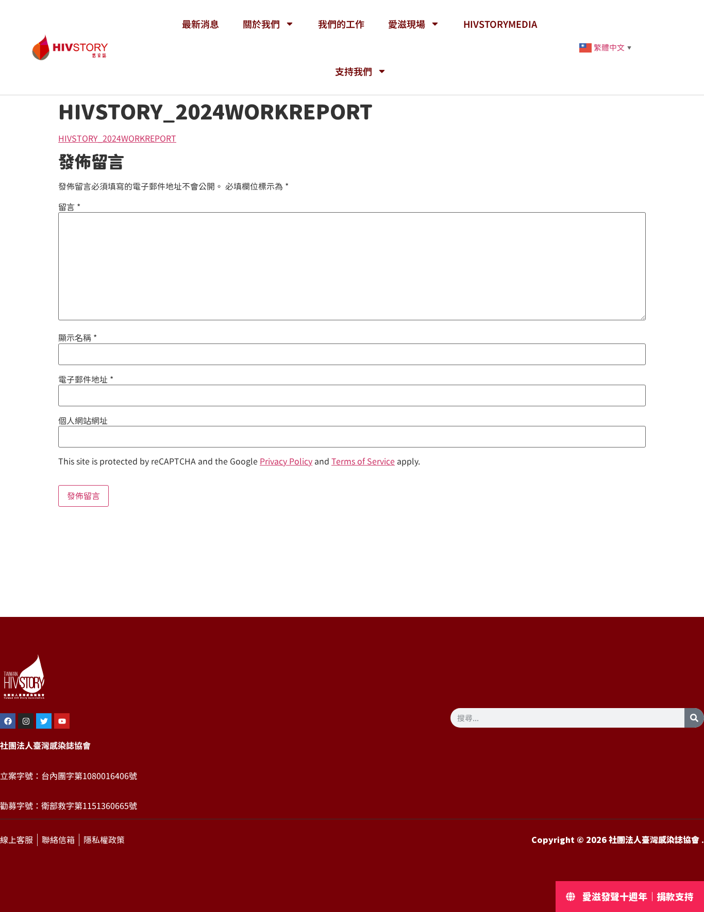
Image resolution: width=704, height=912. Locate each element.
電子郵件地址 (85, 379)
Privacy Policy (286, 461)
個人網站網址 (83, 421)
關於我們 (261, 23)
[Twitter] (44, 721)
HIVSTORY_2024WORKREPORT (117, 138)
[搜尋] (694, 718)
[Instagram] (25, 721)
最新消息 (200, 23)
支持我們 (353, 71)
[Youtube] (62, 721)
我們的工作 (341, 23)
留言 (69, 207)
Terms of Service (363, 461)
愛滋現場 (406, 23)
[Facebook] (7, 721)
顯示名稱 (77, 338)
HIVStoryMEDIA (500, 23)
